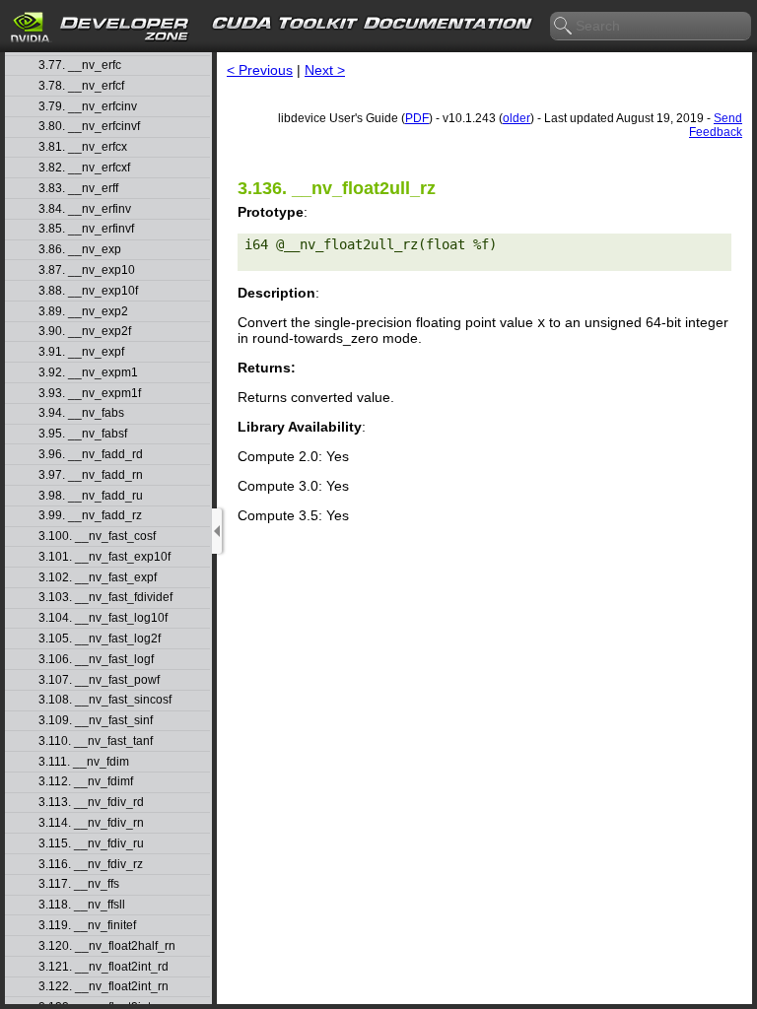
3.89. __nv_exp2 (83, 311)
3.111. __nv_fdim (83, 762)
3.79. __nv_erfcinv (87, 107)
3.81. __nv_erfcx (82, 147)
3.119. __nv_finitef (87, 925)
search (564, 26)
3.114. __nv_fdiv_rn (91, 823)
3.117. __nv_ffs (78, 884)
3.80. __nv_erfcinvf (89, 126)
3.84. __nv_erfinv (84, 209)
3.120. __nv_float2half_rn (106, 946)
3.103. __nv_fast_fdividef (105, 597)
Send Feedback (715, 125)
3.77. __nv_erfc (79, 65)
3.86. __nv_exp (79, 249)
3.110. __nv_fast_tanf (95, 741)
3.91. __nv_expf (81, 352)
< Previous (260, 70)
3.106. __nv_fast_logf (96, 659)
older (516, 118)
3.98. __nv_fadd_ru (90, 496)
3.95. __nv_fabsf (82, 434)
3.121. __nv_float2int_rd (103, 967)
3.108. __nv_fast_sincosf (105, 700)
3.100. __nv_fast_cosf (97, 536)
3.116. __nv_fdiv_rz (90, 864)
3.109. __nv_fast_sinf (95, 720)
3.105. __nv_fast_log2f (99, 639)
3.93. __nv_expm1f (89, 393)
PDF (417, 118)
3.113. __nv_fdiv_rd (91, 802)
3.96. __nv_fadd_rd (90, 454)
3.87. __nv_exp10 (86, 270)
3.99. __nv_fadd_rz (90, 515)
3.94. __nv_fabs (81, 413)
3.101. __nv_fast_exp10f (104, 557)
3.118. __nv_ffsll (81, 905)
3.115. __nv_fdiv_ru (91, 844)
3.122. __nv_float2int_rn (103, 986)
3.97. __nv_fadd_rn (90, 475)
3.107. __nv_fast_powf (99, 680)
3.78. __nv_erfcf (81, 86)
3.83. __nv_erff (78, 188)
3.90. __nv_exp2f (84, 331)
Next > (325, 70)
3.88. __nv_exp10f (88, 291)
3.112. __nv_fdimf (85, 781)
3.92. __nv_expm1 (88, 373)
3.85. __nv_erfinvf (86, 229)
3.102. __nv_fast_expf (97, 578)
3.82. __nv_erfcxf (84, 168)
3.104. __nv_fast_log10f (103, 618)
